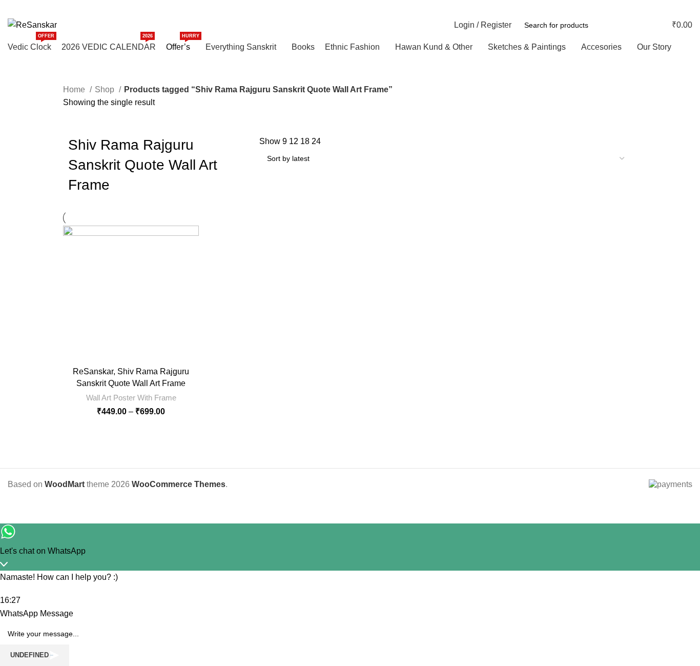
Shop (105, 89)
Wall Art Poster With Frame (131, 397)
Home (75, 89)
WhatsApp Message (36, 613)
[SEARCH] (629, 25)
